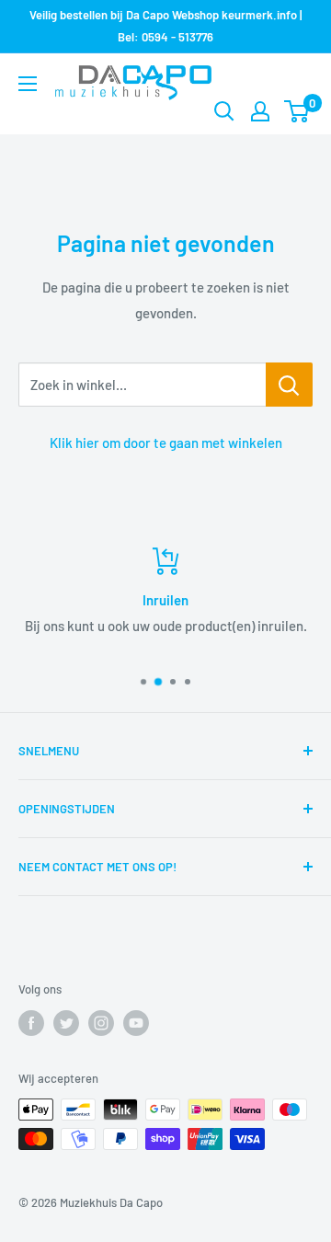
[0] (297, 111)
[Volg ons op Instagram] (101, 1023)
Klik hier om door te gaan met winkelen (166, 442)
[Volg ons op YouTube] (136, 1023)
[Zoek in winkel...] (289, 384)
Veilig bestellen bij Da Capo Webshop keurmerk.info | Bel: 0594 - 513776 (165, 25)
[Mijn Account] (260, 111)
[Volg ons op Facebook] (31, 1023)
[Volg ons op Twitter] (66, 1023)
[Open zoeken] (224, 111)
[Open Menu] (27, 83)
